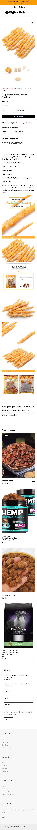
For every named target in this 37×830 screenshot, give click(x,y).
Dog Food (13, 88)
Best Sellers (5, 745)
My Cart (4, 768)
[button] (32, 22)
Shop (3, 763)
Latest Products (6, 748)
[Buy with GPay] (18, 116)
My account (5, 766)
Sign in (23, 7)
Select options (33, 658)
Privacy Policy (6, 792)
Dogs (7, 88)
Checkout (5, 771)
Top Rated (5, 742)
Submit (8, 719)
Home (3, 88)
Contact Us (5, 789)
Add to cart (20, 110)
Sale (3, 740)
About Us (4, 786)
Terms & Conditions (8, 794)
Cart (15, 7)
